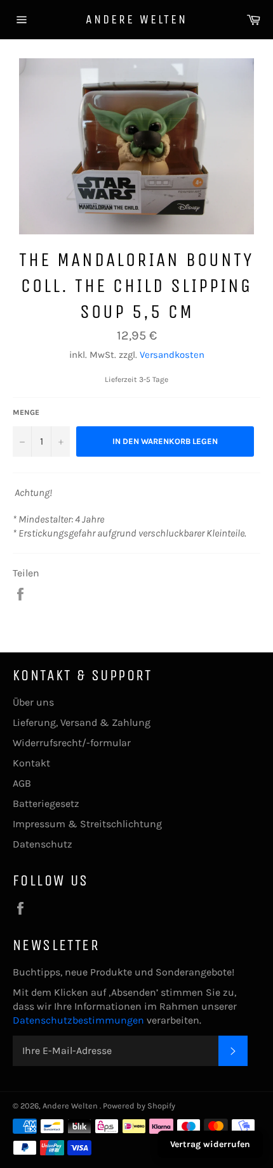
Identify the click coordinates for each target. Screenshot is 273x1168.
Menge (26, 412)
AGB (22, 783)
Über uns (33, 702)
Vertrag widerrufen (210, 1144)
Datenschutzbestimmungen (80, 1020)
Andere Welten (136, 19)
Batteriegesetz (46, 803)
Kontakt (31, 763)
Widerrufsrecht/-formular (72, 743)
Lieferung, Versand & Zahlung (81, 722)
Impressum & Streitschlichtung (87, 824)
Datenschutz (42, 844)
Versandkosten (172, 354)
